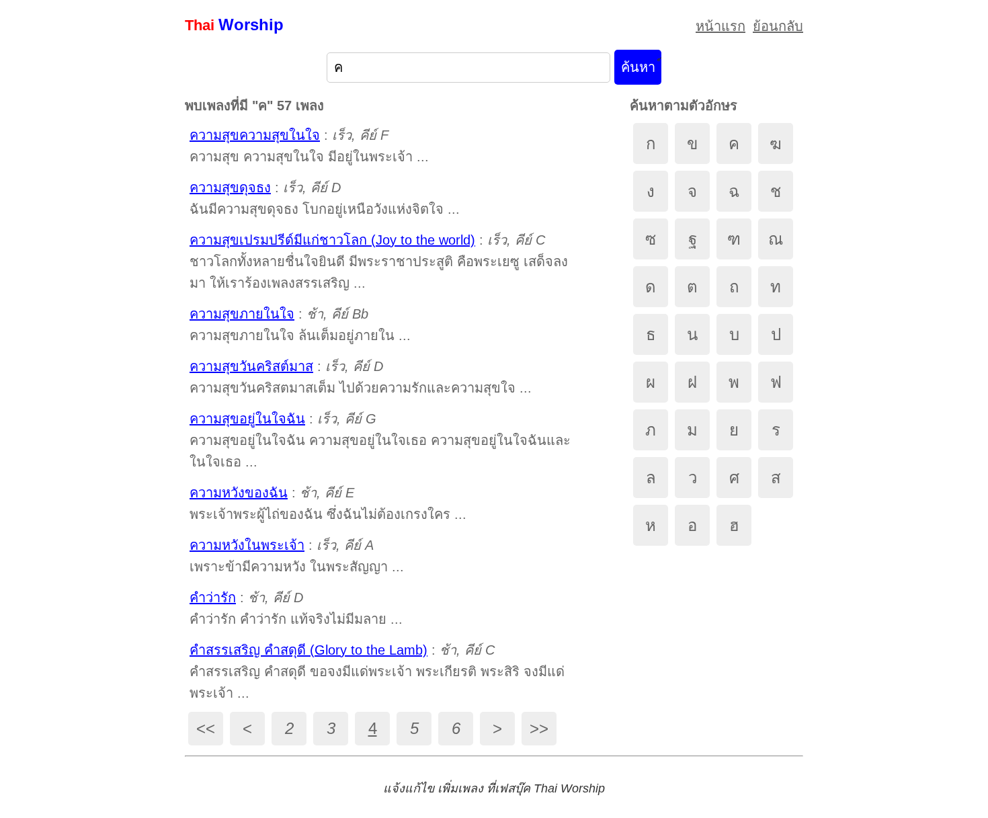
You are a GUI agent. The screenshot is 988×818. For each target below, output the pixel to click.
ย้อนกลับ (778, 26)
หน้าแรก (720, 26)
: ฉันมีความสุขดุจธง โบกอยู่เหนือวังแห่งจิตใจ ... (325, 198)
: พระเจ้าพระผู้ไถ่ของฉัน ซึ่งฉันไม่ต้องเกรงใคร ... (328, 503)
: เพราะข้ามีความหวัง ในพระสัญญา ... (297, 556)
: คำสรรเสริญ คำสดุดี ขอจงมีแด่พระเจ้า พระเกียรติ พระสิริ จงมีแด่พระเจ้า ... (377, 671)
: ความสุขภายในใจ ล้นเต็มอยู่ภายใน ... (300, 324)
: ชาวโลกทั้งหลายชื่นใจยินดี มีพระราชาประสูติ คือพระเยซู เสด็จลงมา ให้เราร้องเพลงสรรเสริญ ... (379, 261)
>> (539, 728)
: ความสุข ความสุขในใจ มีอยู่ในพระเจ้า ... (309, 146)
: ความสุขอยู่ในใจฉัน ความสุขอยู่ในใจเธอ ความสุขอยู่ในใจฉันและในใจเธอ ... (380, 440)
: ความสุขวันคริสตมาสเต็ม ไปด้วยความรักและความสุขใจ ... (361, 377)
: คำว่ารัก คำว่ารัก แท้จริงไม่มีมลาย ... (296, 608)
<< (205, 728)
